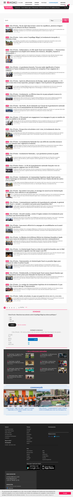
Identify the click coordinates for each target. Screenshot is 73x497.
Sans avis (12, 321)
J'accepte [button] (65, 493)
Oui (10, 317)
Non (11, 319)
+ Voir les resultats (21, 324)
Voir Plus (22, 307)
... (16, 307)
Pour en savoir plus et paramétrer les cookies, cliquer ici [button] (39, 495)
